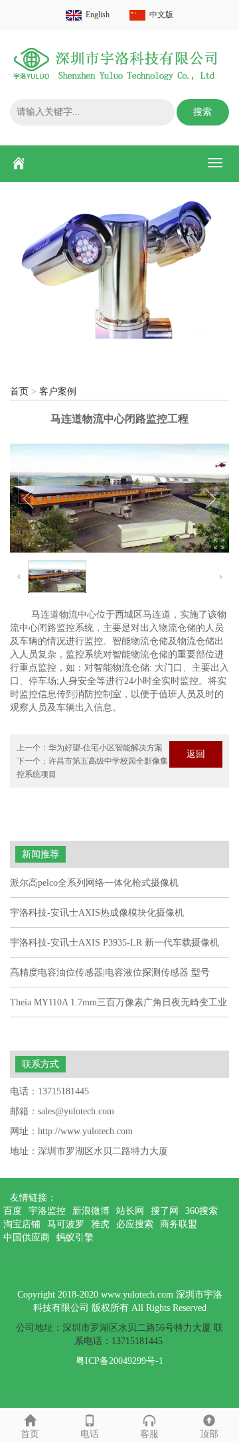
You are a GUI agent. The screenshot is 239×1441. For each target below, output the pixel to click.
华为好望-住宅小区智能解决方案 (105, 747)
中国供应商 (26, 1237)
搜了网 (165, 1211)
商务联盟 (178, 1224)
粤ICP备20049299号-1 (119, 1361)
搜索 (202, 112)
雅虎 (100, 1224)
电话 (89, 1434)
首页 (19, 391)
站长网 (130, 1211)
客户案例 (57, 391)
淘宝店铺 (21, 1224)
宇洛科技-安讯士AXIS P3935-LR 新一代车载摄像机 (114, 943)
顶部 (209, 1434)
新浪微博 (91, 1211)
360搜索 (201, 1211)
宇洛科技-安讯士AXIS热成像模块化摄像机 (97, 913)
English (98, 14)
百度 (12, 1211)
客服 (149, 1434)
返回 (196, 754)
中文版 (161, 14)
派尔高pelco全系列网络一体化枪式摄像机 (94, 883)
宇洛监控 (47, 1211)
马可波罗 (65, 1224)
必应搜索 (134, 1224)
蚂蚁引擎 (75, 1237)
